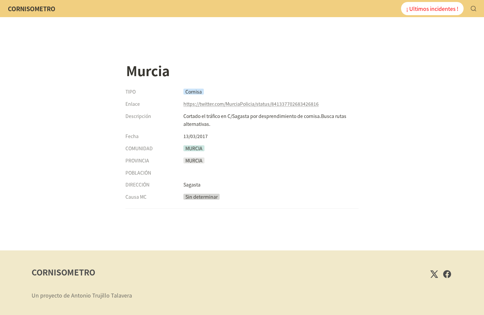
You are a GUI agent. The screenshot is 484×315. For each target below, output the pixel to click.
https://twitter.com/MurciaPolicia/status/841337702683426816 (251, 103)
